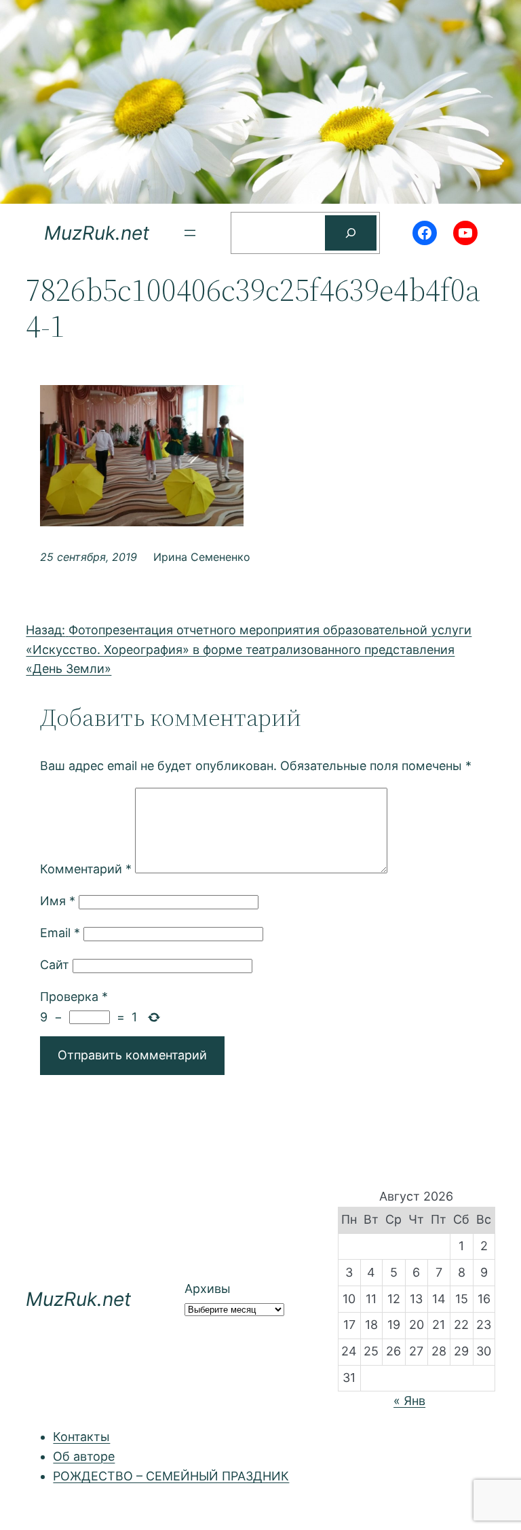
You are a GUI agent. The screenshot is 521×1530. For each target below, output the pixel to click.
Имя (57, 901)
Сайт (54, 965)
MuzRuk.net (96, 232)
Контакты (81, 1436)
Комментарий (86, 869)
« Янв (409, 1401)
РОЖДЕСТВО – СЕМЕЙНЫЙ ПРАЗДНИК (171, 1476)
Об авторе (84, 1456)
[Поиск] (351, 233)
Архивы (208, 1288)
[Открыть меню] (190, 233)
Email (60, 933)
